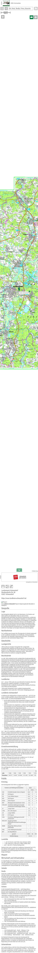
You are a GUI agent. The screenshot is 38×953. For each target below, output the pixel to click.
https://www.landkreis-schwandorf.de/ (14, 598)
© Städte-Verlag (35, 571)
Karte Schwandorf (24, 293)
